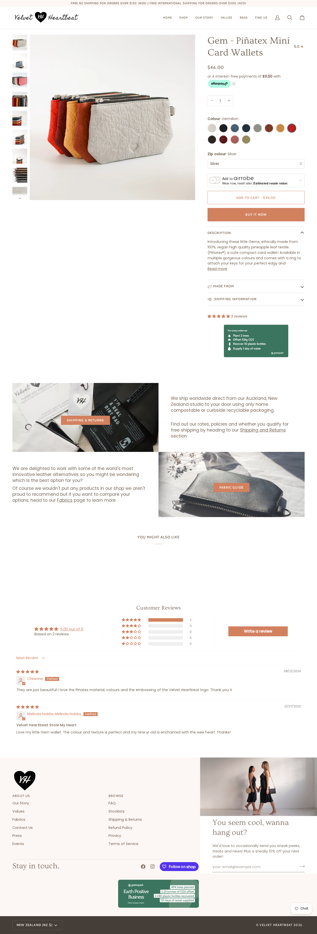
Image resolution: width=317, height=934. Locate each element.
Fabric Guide (231, 487)
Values (18, 811)
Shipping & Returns (85, 420)
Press (17, 835)
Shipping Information (235, 299)
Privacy (114, 835)
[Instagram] (152, 866)
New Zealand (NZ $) (35, 925)
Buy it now (255, 214)
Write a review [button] (258, 631)
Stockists (116, 811)
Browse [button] (115, 796)
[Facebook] (143, 866)
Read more (217, 268)
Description (219, 233)
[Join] (300, 866)
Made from (223, 286)
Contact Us (22, 827)
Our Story (20, 803)
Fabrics (65, 500)
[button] (184, 18)
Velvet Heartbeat (276, 925)
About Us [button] (21, 796)
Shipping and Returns (263, 430)
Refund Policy (120, 827)
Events (18, 843)
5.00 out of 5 (71, 629)
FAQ (112, 803)
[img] (27, 671)
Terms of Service (123, 843)
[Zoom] (112, 117)
